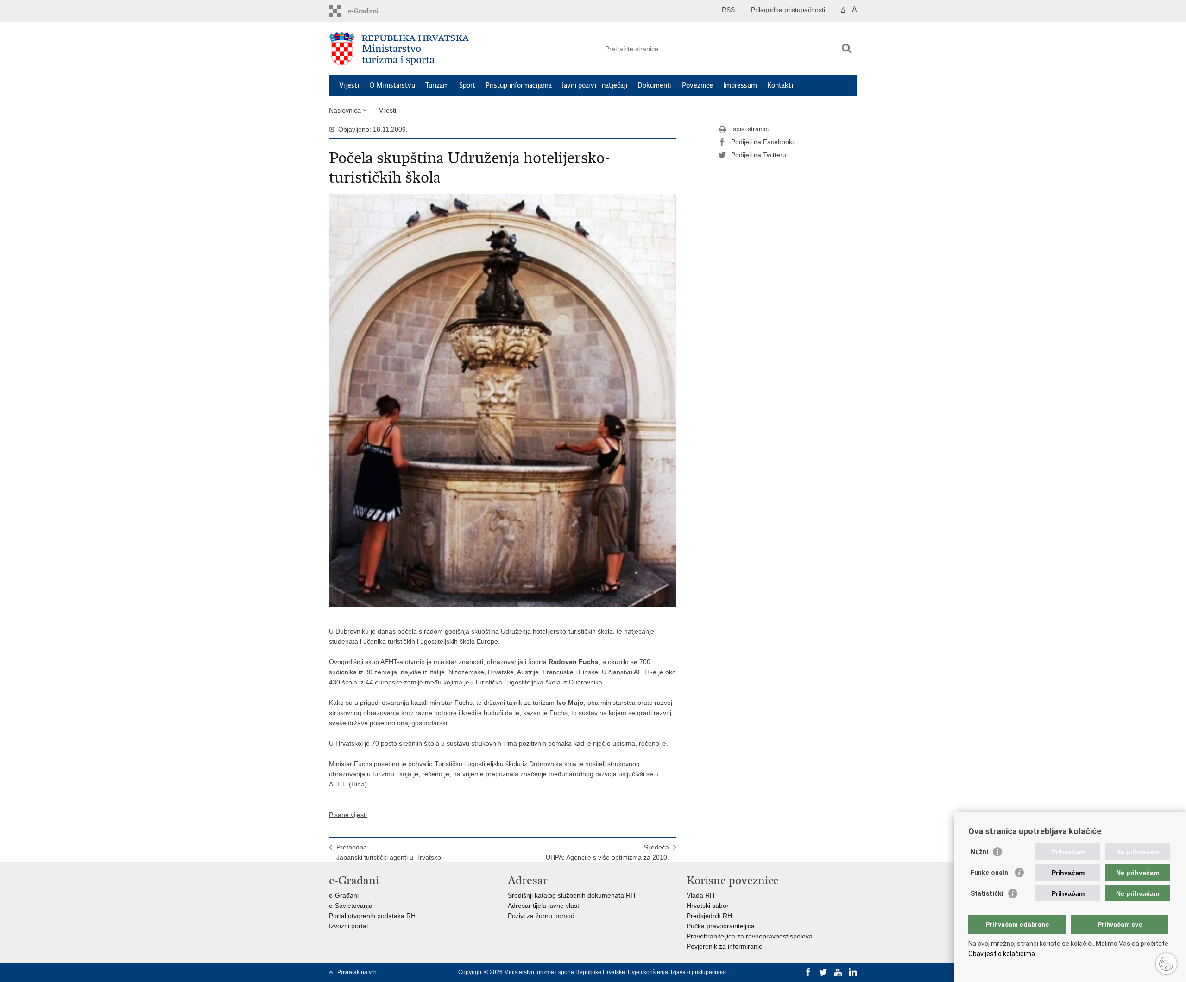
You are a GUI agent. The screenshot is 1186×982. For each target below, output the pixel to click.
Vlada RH (700, 895)
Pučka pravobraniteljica (721, 926)
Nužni (979, 851)
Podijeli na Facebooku (763, 142)
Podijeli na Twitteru (758, 154)
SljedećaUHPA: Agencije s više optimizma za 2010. (607, 852)
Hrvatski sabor (708, 905)
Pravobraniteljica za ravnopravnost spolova (750, 936)
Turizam (437, 85)
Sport (467, 85)
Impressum (740, 85)
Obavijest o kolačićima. (1002, 953)
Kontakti (780, 85)
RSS (728, 9)
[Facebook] (808, 972)
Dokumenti (654, 85)
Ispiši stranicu (751, 129)
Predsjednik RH (709, 915)
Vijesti (349, 85)
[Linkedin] (853, 972)
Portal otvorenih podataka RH (372, 915)
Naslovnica (345, 110)
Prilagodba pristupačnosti (788, 9)
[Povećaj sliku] (502, 400)
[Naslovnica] (461, 48)
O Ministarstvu (392, 85)
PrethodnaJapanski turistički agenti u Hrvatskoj (389, 852)
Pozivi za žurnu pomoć (541, 915)
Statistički (987, 893)
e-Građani (344, 895)
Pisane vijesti (348, 814)
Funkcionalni (990, 872)
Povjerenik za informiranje (725, 946)
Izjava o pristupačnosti (699, 972)
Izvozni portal (348, 926)
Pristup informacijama (519, 85)
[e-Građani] (368, 11)
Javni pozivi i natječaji (594, 85)
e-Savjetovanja (350, 905)
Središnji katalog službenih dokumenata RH (571, 895)
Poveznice (697, 85)
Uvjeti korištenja (648, 972)
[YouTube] (838, 972)
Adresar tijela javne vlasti (544, 905)
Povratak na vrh (357, 972)
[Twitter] (823, 972)
